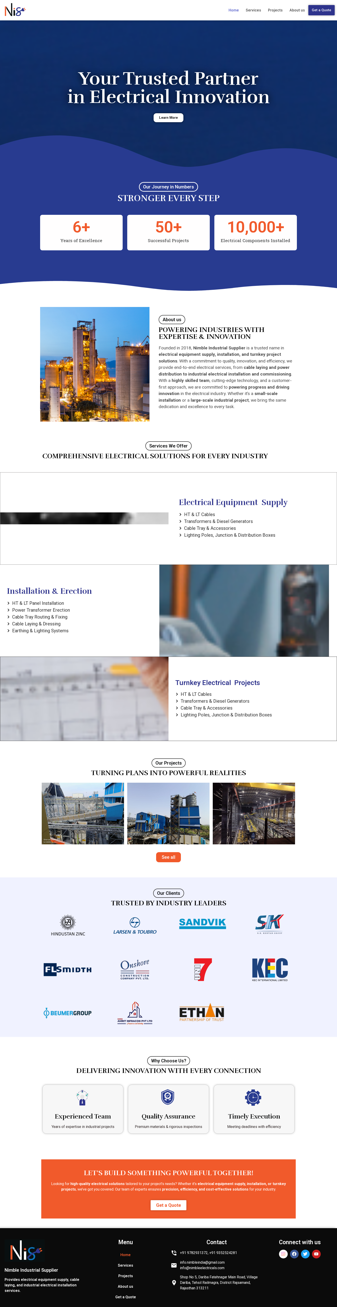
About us (297, 10)
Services (253, 10)
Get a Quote (321, 10)
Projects (275, 10)
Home (234, 10)
